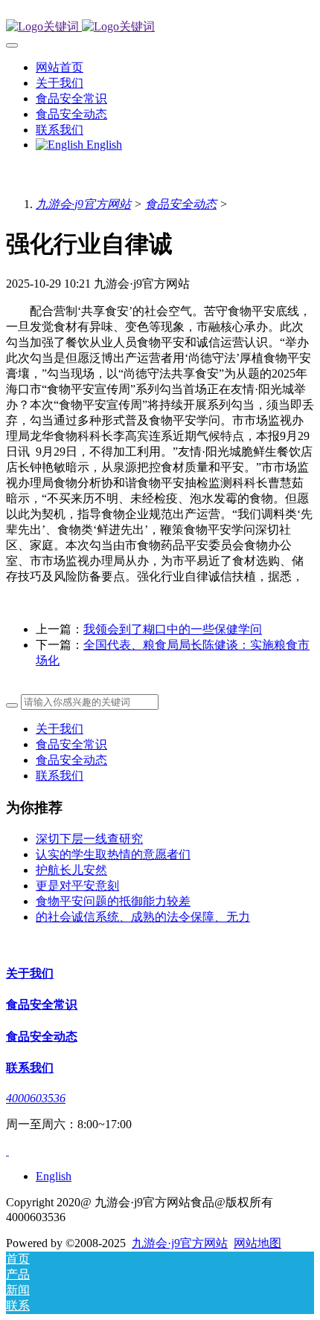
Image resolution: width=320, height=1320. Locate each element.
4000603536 (35, 1098)
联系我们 (59, 775)
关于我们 (59, 728)
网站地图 (257, 1243)
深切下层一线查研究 (89, 838)
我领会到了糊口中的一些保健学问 (172, 629)
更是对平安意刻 (77, 885)
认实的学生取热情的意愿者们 (113, 854)
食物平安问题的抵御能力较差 (113, 901)
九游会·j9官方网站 (83, 204)
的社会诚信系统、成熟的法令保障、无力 (143, 916)
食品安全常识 (71, 744)
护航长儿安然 (71, 870)
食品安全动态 (181, 204)
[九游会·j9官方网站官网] (160, 27)
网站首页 (59, 67)
